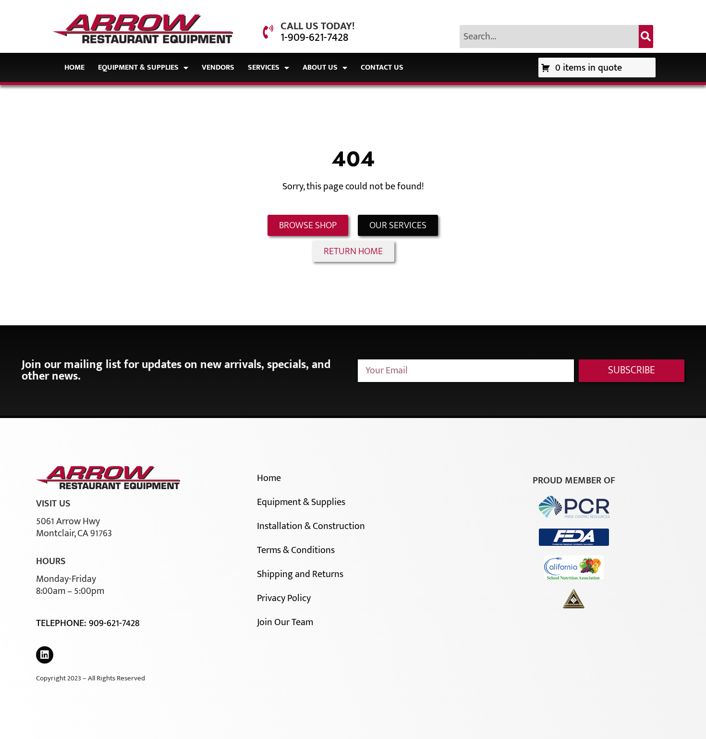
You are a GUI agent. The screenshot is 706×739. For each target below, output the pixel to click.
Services (264, 67)
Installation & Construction (311, 526)
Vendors (218, 67)
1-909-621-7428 (314, 37)
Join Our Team (285, 622)
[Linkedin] (44, 655)
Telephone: (62, 623)
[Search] (646, 36)
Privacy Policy (284, 598)
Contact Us (382, 67)
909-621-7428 (114, 623)
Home (74, 67)
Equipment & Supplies (138, 67)
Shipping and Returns (300, 574)
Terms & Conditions (296, 550)
